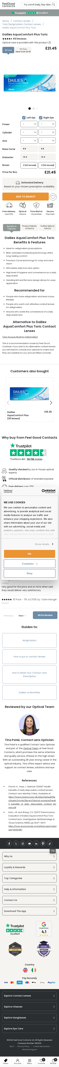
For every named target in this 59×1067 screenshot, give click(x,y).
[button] (29, 108)
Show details (42, 544)
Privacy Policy (23, 1046)
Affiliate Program (29, 1049)
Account (17, 1063)
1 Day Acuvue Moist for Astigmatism (20, 336)
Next (21, 615)
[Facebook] (9, 843)
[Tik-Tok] (50, 843)
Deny (29, 573)
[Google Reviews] (44, 936)
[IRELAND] (33, 970)
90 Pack (23, 50)
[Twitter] (16, 843)
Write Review (45, 615)
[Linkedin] (36, 843)
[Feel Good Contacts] (8, 4)
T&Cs (11, 1046)
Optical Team (31, 748)
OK (29, 553)
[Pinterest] (43, 843)
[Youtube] (29, 843)
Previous (8, 615)
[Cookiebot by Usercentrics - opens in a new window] (42, 491)
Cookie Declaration (41, 1046)
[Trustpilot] (15, 934)
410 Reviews (19, 38)
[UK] (25, 970)
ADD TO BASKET (26, 196)
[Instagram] (22, 843)
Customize (28, 563)
